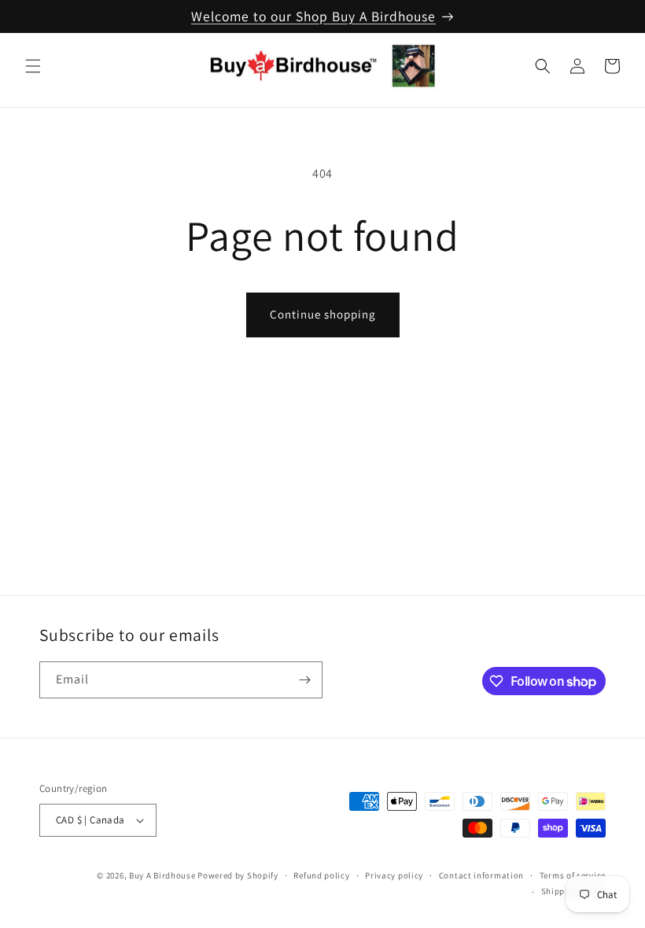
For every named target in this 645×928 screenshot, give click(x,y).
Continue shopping (323, 314)
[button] (33, 66)
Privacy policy (394, 875)
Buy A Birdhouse (162, 875)
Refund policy (321, 875)
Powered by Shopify (237, 875)
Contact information (481, 875)
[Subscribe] (304, 679)
